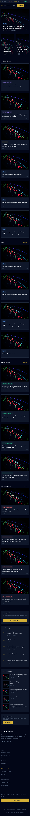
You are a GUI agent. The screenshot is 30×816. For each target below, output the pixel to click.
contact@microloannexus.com (16, 812)
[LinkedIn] (11, 741)
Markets (3, 763)
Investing (3, 760)
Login (21, 5)
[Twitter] (5, 741)
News (2, 750)
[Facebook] (2, 741)
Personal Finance (5, 752)
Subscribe (16, 620)
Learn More (7, 722)
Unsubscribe (4, 785)
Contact (3, 777)
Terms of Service (5, 782)
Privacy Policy (4, 779)
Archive (3, 774)
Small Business (5, 758)
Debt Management (6, 755)
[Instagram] (8, 741)
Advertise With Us (6, 771)
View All (25, 242)
